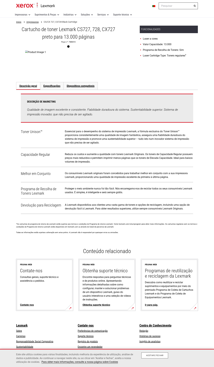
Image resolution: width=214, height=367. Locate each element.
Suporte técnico (121, 14)
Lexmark (22, 325)
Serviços (101, 14)
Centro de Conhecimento (155, 325)
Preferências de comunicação (93, 330)
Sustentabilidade (24, 346)
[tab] (28, 86)
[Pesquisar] (195, 6)
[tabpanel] (107, 154)
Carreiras (20, 336)
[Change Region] (154, 6)
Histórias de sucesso (149, 336)
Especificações (51, 85)
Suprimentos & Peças (45, 14)
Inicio (35, 5)
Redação (143, 330)
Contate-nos (86, 325)
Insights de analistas (149, 341)
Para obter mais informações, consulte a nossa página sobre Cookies (80, 361)
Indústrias (68, 14)
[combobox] (178, 6)
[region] (107, 358)
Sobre (19, 330)
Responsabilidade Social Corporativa (34, 341)
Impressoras (21, 14)
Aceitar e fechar (154, 355)
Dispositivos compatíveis (80, 85)
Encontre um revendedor (90, 346)
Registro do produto (88, 341)
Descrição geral (28, 85)
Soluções (85, 14)
